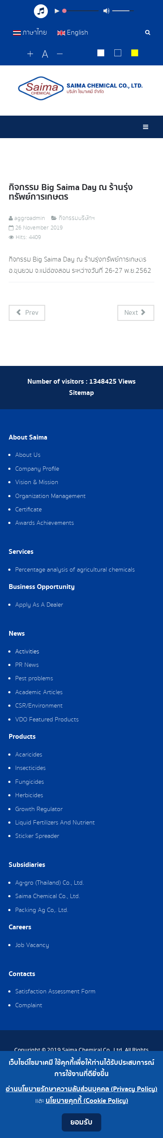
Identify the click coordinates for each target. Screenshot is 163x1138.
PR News (27, 665)
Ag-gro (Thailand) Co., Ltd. (49, 883)
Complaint (28, 1005)
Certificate (28, 509)
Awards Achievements (44, 523)
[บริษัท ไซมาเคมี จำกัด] (81, 88)
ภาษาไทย (35, 32)
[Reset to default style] (118, 54)
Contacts (22, 974)
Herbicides (29, 795)
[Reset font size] (45, 54)
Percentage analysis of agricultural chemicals (75, 570)
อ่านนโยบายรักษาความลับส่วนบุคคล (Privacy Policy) (81, 1089)
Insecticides (30, 768)
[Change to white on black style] (101, 54)
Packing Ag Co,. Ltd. (41, 910)
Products (22, 737)
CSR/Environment (39, 706)
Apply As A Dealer (39, 605)
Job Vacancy (32, 945)
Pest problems (34, 678)
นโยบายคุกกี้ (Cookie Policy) (87, 1101)
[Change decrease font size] (60, 54)
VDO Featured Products (47, 719)
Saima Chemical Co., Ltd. (47, 896)
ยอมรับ (81, 1122)
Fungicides (29, 782)
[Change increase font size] (30, 54)
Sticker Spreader (37, 836)
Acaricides (28, 754)
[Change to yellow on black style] (135, 54)
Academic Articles (39, 692)
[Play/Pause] (56, 10)
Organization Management (50, 496)
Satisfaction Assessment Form (55, 991)
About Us (27, 455)
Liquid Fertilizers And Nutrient (55, 822)
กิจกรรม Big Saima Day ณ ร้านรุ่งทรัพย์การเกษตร (71, 192)
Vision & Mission (36, 482)
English (76, 32)
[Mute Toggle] (106, 10)
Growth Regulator (39, 809)
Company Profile (37, 469)
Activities (27, 651)
